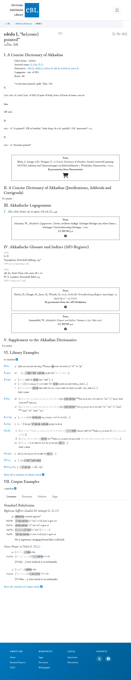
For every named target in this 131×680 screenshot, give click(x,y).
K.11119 (7, 424)
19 (13, 516)
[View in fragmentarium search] (17, 359)
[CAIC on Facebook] (108, 659)
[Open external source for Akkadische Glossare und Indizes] (65, 329)
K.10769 (8, 417)
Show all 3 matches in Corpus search (22, 587)
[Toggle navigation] (117, 10)
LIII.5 (35, 547)
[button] (20, 366)
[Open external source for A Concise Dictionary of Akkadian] (65, 176)
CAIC (12, 667)
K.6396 (7, 379)
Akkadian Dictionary (23, 23)
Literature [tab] (11, 496)
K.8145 (7, 399)
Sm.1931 (8, 453)
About (12, 657)
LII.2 (52, 511)
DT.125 (7, 460)
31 (13, 569)
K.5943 (7, 373)
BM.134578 (9, 467)
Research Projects (18, 662)
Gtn (35, 65)
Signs (41, 657)
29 (12, 552)
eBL (9, 23)
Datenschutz (72, 662)
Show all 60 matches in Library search (23, 475)
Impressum (72, 657)
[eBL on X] (99, 659)
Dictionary (43, 662)
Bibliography (44, 667)
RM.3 (6, 366)
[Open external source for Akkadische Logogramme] (65, 236)
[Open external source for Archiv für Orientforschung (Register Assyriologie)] (65, 307)
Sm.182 (7, 430)
